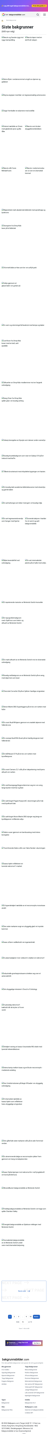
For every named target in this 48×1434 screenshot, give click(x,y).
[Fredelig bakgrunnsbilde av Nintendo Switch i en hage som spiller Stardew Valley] (24, 1210)
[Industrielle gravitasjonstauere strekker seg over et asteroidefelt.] (24, 975)
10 (30, 1316)
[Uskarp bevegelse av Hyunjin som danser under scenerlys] (23, 440)
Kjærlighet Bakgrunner (32, 1395)
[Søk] (38, 15)
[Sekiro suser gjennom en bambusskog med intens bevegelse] (24, 833)
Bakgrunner (5, 1403)
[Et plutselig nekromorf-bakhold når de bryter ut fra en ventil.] (13, 1007)
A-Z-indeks (5, 1370)
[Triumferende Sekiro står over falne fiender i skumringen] (23, 848)
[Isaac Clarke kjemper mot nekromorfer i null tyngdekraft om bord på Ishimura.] (24, 1173)
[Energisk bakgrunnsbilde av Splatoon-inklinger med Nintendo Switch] (24, 1226)
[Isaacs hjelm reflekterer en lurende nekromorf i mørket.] (13, 865)
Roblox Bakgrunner (31, 1372)
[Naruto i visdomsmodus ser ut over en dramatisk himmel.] (35, 171)
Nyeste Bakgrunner (8, 1375)
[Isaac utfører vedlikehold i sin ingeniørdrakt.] (18, 942)
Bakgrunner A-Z (30, 1403)
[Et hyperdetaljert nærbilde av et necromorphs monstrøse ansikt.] (24, 907)
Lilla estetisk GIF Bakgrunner (34, 1393)
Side (17, 1322)
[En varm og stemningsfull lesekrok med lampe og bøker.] (23, 325)
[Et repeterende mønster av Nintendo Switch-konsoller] (22, 602)
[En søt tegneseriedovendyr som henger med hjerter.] (13, 520)
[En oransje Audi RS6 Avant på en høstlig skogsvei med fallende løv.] (24, 739)
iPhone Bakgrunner (31, 1375)
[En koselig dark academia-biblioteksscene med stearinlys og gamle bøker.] (24, 488)
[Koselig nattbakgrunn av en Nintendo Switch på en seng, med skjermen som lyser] (24, 676)
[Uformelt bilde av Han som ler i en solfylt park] (19, 267)
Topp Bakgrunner (7, 1378)
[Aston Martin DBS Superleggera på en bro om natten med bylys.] (24, 708)
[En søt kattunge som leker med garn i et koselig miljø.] (22, 503)
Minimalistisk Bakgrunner (33, 1381)
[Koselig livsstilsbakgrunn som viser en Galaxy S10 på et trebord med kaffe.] (24, 457)
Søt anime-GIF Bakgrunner (34, 1384)
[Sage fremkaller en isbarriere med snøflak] (18, 111)
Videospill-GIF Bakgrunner (33, 1387)
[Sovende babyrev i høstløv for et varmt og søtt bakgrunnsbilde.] (35, 521)
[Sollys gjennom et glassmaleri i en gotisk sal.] (13, 284)
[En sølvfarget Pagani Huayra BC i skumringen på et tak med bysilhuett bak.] (24, 802)
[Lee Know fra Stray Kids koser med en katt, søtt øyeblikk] (13, 343)
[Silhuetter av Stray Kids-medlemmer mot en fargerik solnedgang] (24, 384)
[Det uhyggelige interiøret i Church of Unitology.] (19, 989)
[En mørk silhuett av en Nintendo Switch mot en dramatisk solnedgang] (24, 661)
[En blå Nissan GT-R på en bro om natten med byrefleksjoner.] (24, 755)
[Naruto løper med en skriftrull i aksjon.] (35, 39)
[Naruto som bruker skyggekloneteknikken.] (35, 127)
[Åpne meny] (44, 14)
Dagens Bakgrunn (8, 1381)
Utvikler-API (29, 1413)
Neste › (36, 1316)
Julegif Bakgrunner (31, 1390)
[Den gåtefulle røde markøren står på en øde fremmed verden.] (24, 1142)
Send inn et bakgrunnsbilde (34, 1410)
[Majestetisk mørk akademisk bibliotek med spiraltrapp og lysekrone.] (24, 211)
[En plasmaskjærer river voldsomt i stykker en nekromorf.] (23, 958)
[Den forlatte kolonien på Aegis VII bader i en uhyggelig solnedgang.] (24, 1084)
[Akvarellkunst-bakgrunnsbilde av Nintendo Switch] (21, 1188)
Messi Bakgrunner (31, 1370)
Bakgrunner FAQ (7, 1410)
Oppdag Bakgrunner (8, 1372)
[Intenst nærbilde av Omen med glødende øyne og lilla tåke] (13, 129)
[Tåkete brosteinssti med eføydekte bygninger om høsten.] (24, 471)
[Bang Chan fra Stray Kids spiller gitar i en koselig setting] (13, 399)
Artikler (4, 1384)
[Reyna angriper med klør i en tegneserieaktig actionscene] (24, 95)
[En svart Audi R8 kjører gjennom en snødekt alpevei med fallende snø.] (24, 724)
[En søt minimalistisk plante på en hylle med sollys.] (35, 561)
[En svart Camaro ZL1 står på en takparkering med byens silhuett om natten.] (24, 771)
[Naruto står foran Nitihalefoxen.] (13, 169)
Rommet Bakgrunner (32, 1378)
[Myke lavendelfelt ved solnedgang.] (13, 561)
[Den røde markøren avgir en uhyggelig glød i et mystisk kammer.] (24, 927)
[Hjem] (2, 20)
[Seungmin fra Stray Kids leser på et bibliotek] (13, 227)
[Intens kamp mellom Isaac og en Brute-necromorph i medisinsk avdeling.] (24, 1069)
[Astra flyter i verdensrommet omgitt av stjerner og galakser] (24, 80)
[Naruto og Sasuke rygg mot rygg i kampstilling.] (13, 39)
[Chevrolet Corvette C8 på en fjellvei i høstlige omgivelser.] (23, 691)
